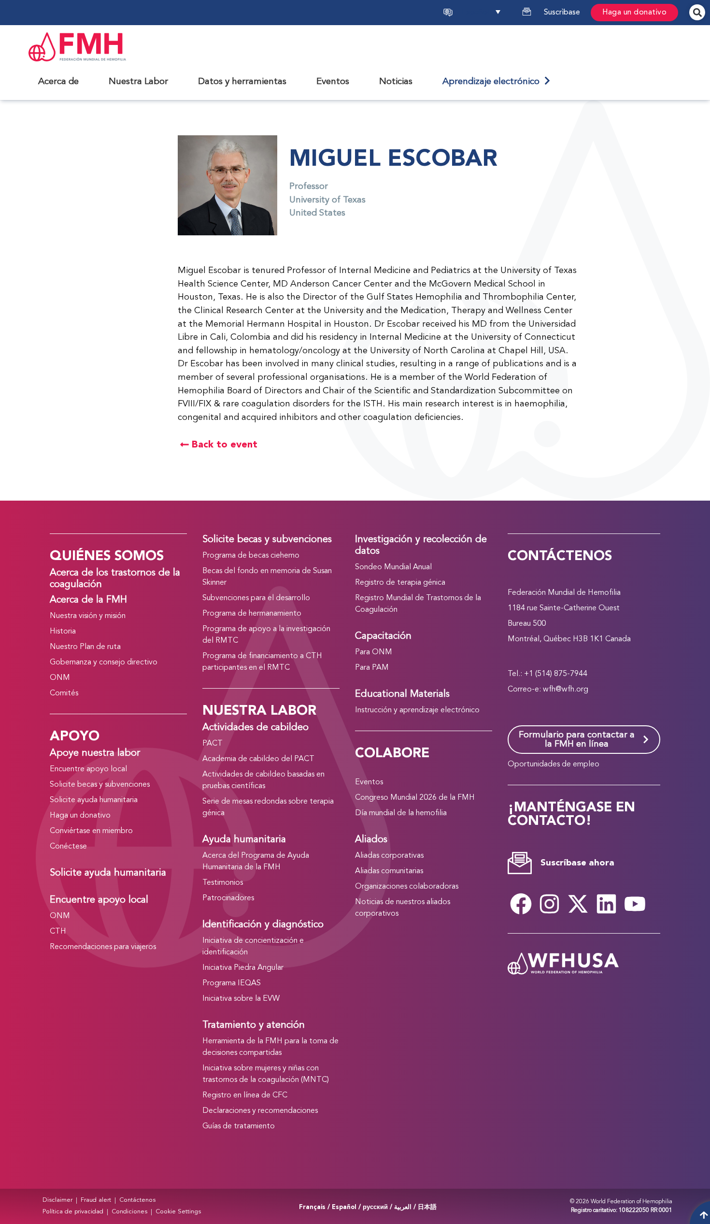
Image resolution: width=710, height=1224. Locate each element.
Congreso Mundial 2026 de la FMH (415, 798)
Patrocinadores (228, 898)
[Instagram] (549, 904)
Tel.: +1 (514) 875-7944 (547, 674)
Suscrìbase (562, 12)
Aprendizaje (493, 81)
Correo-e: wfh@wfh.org (548, 689)
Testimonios (222, 883)
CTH (58, 932)
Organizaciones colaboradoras (406, 887)
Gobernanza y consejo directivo (103, 662)
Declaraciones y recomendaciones (260, 1111)
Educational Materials (402, 694)
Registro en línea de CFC (244, 1095)
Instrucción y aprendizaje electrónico (417, 710)
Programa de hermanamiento (251, 614)
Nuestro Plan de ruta (85, 647)
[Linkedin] (606, 904)
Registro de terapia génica (400, 583)
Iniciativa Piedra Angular (243, 968)
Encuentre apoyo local (88, 769)
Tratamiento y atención (253, 1025)
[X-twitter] (578, 904)
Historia (63, 631)
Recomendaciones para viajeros (103, 947)
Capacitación (383, 636)
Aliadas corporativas (389, 856)
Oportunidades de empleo (553, 764)
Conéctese (68, 846)
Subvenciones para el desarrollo (256, 598)
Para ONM (373, 652)
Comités (64, 693)
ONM (60, 678)
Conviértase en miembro (91, 831)
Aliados (371, 840)
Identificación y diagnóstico (263, 925)
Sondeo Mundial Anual (393, 567)
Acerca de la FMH (88, 600)
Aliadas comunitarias (389, 871)
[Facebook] (521, 904)
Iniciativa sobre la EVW (241, 999)
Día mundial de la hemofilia (401, 813)
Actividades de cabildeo (255, 728)
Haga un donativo (634, 12)
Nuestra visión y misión (88, 616)
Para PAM (372, 668)
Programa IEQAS (231, 983)
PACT (212, 744)
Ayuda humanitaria (244, 840)
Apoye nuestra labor (95, 753)
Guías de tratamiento (238, 1126)
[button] (491, 12)
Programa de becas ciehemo (250, 556)
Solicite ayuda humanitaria (94, 800)
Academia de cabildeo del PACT (258, 759)
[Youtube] (635, 904)
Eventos (369, 782)
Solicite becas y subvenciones (100, 785)
